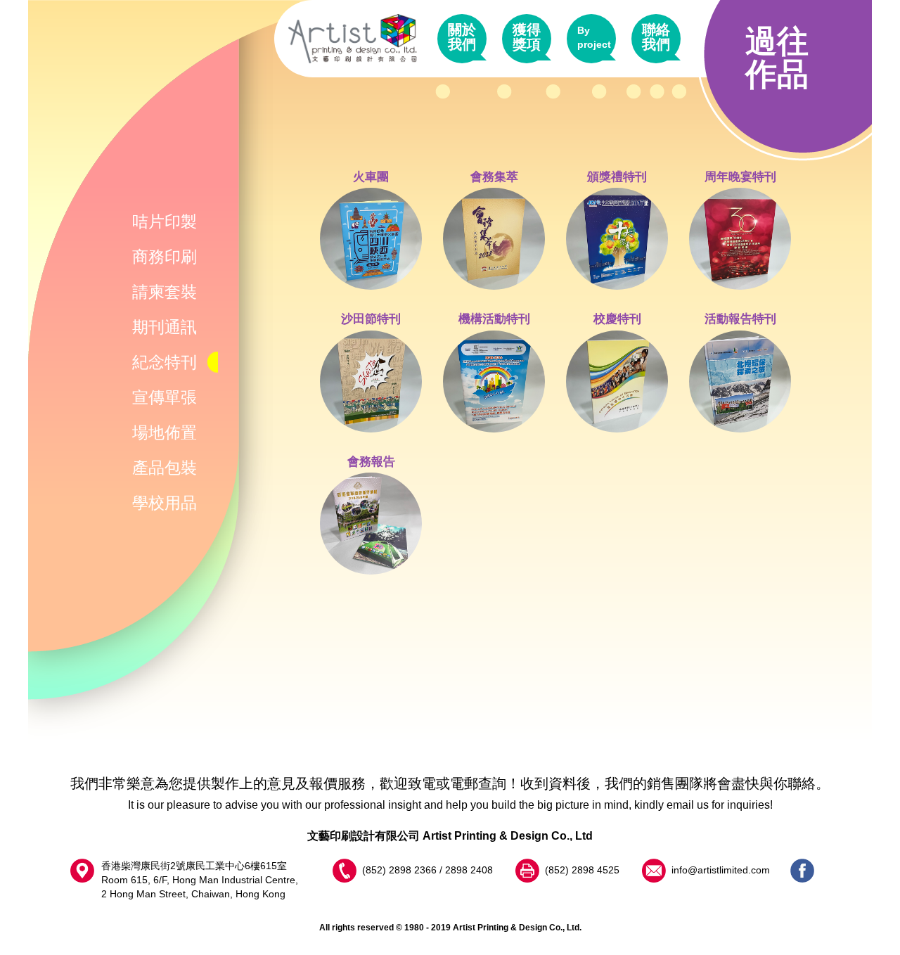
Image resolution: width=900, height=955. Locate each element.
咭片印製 (164, 221)
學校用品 (164, 503)
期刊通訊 (164, 327)
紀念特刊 (164, 362)
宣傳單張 (164, 397)
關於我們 (462, 37)
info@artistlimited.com (720, 870)
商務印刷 (164, 257)
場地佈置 (164, 432)
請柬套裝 (164, 292)
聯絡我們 (656, 37)
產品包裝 (164, 468)
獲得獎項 (527, 37)
